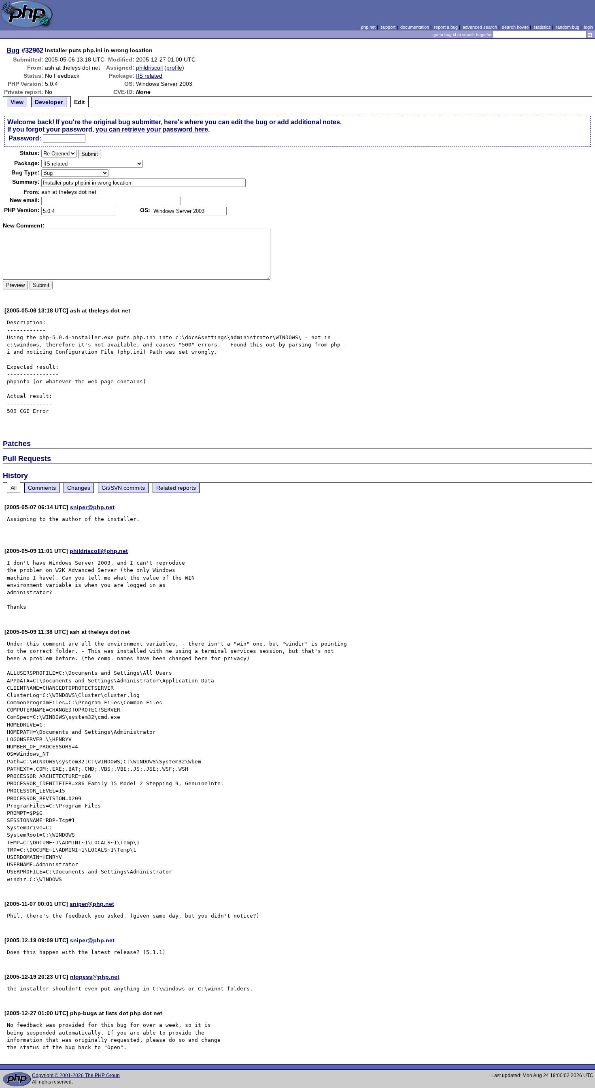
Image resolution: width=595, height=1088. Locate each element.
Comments (42, 487)
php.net (368, 27)
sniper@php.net (92, 507)
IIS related (149, 75)
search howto (515, 27)
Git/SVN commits (123, 487)
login (588, 27)
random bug (567, 27)
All (14, 487)
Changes (78, 487)
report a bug (446, 27)
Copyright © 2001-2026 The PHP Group (76, 1075)
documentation (414, 27)
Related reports (176, 487)
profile (174, 67)
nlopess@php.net (94, 976)
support (387, 27)
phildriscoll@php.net (99, 551)
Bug (12, 50)
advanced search (480, 27)
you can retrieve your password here (152, 129)
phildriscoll (149, 67)
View (17, 102)
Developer (49, 102)
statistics (542, 27)
